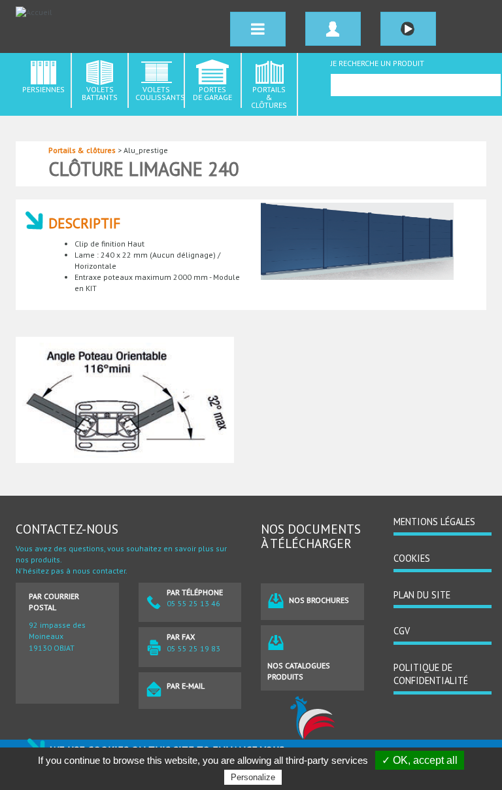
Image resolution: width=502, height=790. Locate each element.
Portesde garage (212, 93)
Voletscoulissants (160, 93)
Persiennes (43, 89)
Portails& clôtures (269, 97)
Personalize (253, 777)
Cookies (411, 558)
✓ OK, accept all (420, 760)
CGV (401, 631)
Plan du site (421, 595)
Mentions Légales (434, 521)
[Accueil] (108, 12)
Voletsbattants (100, 93)
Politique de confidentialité (430, 674)
